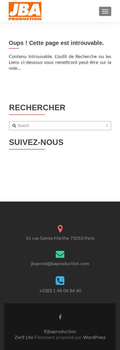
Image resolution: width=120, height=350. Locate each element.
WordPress (94, 337)
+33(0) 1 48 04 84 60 (60, 290)
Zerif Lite (24, 337)
